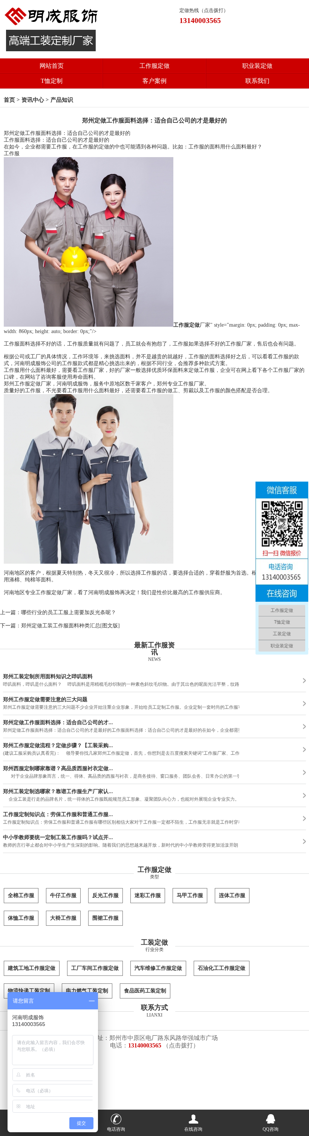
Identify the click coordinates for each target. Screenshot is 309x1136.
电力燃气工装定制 (87, 991)
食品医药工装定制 (145, 991)
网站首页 (52, 66)
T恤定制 (52, 81)
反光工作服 (105, 895)
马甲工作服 (190, 895)
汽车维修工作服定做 (158, 968)
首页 (9, 100)
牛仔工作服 (63, 895)
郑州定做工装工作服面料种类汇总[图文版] (70, 625)
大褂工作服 (63, 918)
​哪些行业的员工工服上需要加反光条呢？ (68, 612)
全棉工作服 (21, 895)
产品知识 (61, 100)
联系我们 (257, 81)
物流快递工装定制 (29, 991)
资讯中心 (32, 100)
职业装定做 (257, 66)
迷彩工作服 (148, 895)
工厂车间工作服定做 (95, 968)
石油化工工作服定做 (221, 968)
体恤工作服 (21, 918)
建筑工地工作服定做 (31, 968)
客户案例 (154, 81)
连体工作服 (232, 895)
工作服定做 (154, 66)
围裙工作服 (105, 918)
